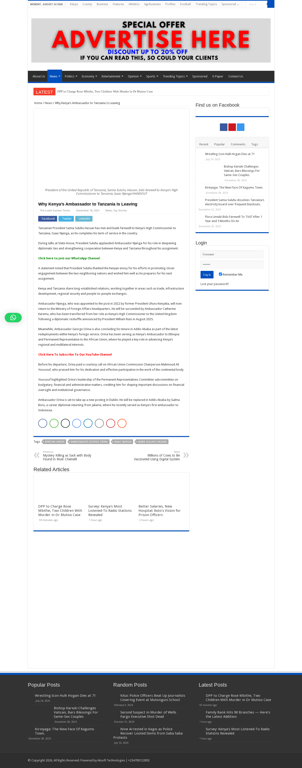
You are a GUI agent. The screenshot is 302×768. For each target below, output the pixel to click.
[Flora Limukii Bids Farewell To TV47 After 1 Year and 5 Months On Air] (200, 217)
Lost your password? (215, 284)
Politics (69, 76)
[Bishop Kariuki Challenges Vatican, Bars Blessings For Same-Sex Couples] (210, 172)
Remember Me (232, 274)
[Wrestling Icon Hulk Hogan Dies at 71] (200, 154)
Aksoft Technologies (111, 760)
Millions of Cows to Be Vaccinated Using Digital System (157, 455)
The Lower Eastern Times (55, 210)
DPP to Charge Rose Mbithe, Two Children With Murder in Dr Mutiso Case (105, 91)
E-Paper (218, 76)
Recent (203, 144)
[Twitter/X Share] (65, 423)
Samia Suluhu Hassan (152, 441)
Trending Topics (206, 4)
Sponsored (229, 4)
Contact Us (235, 76)
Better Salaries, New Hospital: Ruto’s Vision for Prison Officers (159, 510)
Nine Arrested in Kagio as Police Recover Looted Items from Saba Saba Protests (148, 733)
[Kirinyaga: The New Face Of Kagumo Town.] (200, 187)
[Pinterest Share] (110, 423)
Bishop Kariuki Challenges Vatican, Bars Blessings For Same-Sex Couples (242, 171)
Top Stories (120, 210)
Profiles (170, 4)
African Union (54, 441)
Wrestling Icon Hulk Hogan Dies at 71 (230, 154)
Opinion (133, 76)
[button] (13, 317)
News (53, 76)
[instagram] (272, 11)
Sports (150, 76)
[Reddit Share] (121, 423)
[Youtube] (267, 11)
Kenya (74, 4)
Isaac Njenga (122, 441)
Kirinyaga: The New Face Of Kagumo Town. (234, 187)
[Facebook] (263, 11)
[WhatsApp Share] (54, 423)
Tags (254, 144)
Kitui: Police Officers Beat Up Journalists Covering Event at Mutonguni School (152, 697)
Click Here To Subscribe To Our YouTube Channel (75, 354)
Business (102, 4)
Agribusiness (152, 4)
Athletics (134, 4)
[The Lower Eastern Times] (151, 39)
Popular (219, 144)
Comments (238, 144)
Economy (88, 76)
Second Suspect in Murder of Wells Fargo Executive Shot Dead (148, 714)
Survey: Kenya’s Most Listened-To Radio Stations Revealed (110, 510)
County (87, 4)
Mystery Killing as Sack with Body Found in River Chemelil (67, 455)
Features (118, 4)
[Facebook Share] (42, 423)
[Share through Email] (99, 423)
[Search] (270, 4)
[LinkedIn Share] (88, 423)
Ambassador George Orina (89, 441)
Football (185, 4)
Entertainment (111, 76)
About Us (39, 76)
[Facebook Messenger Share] (76, 423)
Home (38, 103)
